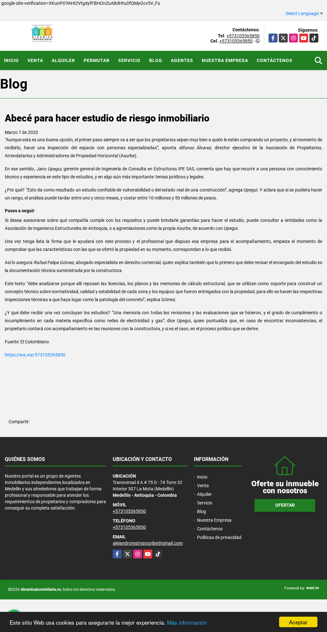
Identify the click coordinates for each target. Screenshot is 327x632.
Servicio (129, 60)
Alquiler (63, 60)
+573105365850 (243, 35)
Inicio (11, 60)
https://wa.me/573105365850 (35, 354)
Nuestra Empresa (225, 60)
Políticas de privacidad (219, 537)
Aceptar (298, 622)
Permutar (97, 60)
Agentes (182, 60)
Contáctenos (275, 60)
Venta (35, 60)
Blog (155, 60)
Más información (187, 622)
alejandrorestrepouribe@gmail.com (148, 543)
